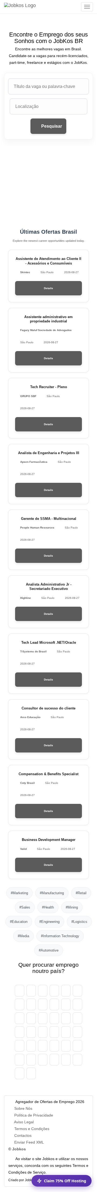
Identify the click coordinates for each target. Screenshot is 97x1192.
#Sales (24, 907)
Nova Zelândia (54, 1045)
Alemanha (65, 1004)
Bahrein (65, 990)
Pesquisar (51, 126)
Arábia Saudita (42, 1059)
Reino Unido (19, 1073)
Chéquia (54, 1004)
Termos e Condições (31, 1129)
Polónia (77, 1045)
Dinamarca (77, 1004)
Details (48, 288)
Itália (31, 1032)
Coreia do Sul (54, 1032)
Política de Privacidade (33, 1115)
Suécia (54, 1059)
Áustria (31, 990)
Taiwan (77, 1059)
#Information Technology (60, 936)
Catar (31, 1059)
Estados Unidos (31, 1073)
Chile (42, 1004)
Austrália (42, 990)
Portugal (19, 1059)
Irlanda (77, 1018)
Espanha (19, 1018)
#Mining (72, 907)
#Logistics (79, 922)
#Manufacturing (52, 893)
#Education (18, 922)
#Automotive (48, 950)
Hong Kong (65, 1018)
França (42, 1018)
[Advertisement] (48, 184)
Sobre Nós (23, 1108)
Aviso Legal (24, 1122)
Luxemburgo (77, 1032)
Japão (42, 1032)
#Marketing (19, 893)
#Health (48, 907)
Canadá (19, 1004)
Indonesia (19, 1032)
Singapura (65, 1059)
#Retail (81, 893)
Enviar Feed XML (29, 1142)
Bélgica (54, 990)
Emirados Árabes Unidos (19, 990)
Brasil (77, 990)
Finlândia (31, 1018)
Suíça (31, 1004)
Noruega (42, 1045)
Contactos (23, 1135)
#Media (23, 936)
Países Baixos (31, 1045)
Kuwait (65, 1032)
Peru (65, 1045)
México (19, 1045)
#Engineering (49, 922)
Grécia (54, 1018)
